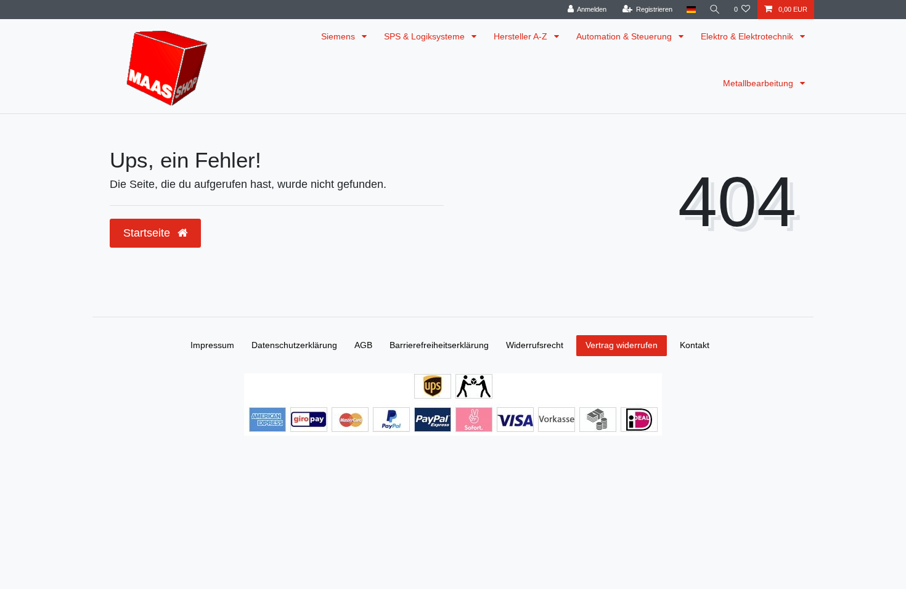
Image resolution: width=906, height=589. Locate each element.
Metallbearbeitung (759, 83)
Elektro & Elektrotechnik (748, 36)
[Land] (690, 9)
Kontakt (694, 345)
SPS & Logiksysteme (425, 36)
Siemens (339, 36)
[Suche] (715, 9)
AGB (363, 345)
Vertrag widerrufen (622, 345)
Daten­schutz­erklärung (294, 345)
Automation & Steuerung (625, 36)
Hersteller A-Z (522, 36)
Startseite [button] (148, 233)
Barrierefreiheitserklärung (439, 345)
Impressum (212, 345)
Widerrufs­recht (534, 345)
